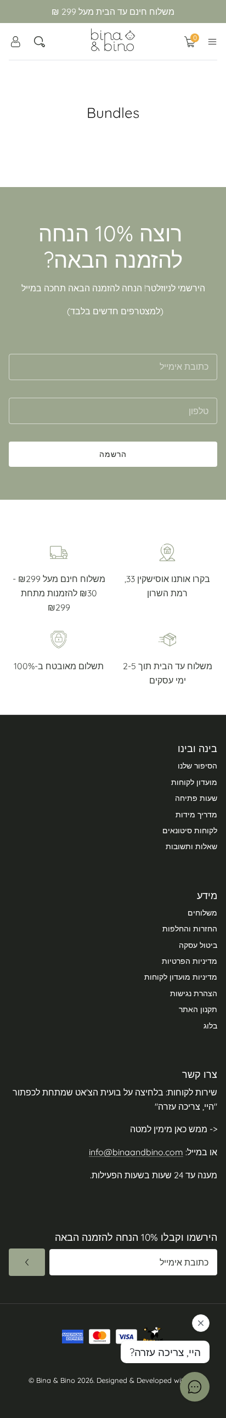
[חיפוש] (39, 42)
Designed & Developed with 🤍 (147, 1380)
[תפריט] (212, 42)
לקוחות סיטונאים (189, 830)
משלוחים (202, 913)
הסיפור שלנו (197, 766)
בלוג (210, 1026)
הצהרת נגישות (193, 993)
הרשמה (113, 454)
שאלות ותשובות (191, 846)
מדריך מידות (196, 815)
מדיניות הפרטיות (189, 961)
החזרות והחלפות (189, 929)
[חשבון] (15, 42)
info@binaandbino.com (136, 1151)
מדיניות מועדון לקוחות (180, 977)
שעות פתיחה (196, 798)
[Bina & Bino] (113, 40)
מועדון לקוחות (194, 782)
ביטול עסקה (198, 945)
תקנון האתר (198, 1009)
